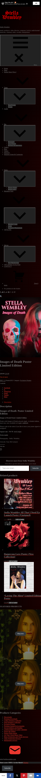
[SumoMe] (37, 775)
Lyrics (10, 226)
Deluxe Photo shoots (10, 733)
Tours (6, 87)
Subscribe (35, 468)
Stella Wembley (5, 27)
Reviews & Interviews (15, 145)
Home (6, 68)
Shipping (7, 153)
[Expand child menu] (19, 96)
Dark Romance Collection (12, 722)
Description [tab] (7, 402)
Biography (11, 142)
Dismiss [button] (25, 762)
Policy (6, 170)
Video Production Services (12, 738)
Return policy (12, 189)
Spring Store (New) (10, 72)
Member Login (12, 224)
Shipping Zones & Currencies (13, 154)
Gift (36, 3)
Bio (5, 124)
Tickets (10, 107)
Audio (6, 109)
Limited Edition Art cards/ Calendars (15, 729)
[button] (1, 296)
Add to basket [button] (19, 519)
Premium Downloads (10, 719)
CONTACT (8, 266)
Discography (8, 717)
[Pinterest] (23, 775)
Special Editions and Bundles (13, 728)
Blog (5, 149)
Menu (35, 65)
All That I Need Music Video (13, 735)
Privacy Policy (12, 187)
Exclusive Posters (25, 380)
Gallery (6, 147)
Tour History (12, 144)
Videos (6, 151)
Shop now (20, 633)
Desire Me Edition (10, 731)
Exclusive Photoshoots (15, 228)
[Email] (30, 775)
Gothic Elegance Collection (12, 720)
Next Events (12, 105)
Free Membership (13, 263)
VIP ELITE (7, 230)
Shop (5, 70)
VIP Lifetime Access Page (12, 264)
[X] (17, 775)
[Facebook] (10, 775)
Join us (6, 245)
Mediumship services (10, 740)
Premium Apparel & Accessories (14, 726)
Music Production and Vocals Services (16, 737)
